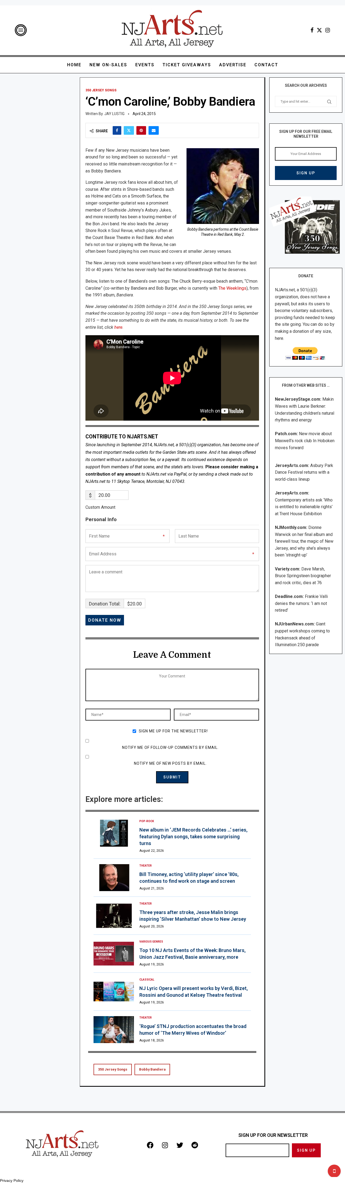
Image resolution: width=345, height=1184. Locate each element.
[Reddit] (194, 1145)
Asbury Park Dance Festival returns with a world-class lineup (304, 472)
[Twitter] (319, 30)
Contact (266, 64)
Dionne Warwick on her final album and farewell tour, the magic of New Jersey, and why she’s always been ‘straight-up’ (304, 541)
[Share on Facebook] (117, 130)
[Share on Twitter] (129, 130)
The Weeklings (232, 288)
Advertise (232, 64)
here (118, 327)
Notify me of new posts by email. (170, 763)
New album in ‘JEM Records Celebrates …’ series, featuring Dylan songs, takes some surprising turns (193, 836)
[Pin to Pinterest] (141, 130)
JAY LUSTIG (114, 114)
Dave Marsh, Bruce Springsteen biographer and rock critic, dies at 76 (303, 575)
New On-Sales (108, 64)
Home (74, 64)
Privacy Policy (11, 1180)
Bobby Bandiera (152, 1069)
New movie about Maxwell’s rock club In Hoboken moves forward (304, 440)
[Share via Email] (154, 130)
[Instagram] (327, 30)
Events (144, 64)
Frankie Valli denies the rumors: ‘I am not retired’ (301, 603)
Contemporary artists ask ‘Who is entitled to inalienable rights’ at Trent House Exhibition (304, 506)
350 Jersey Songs (112, 1069)
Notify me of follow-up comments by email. (170, 747)
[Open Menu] (21, 30)
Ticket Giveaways (187, 64)
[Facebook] (312, 30)
